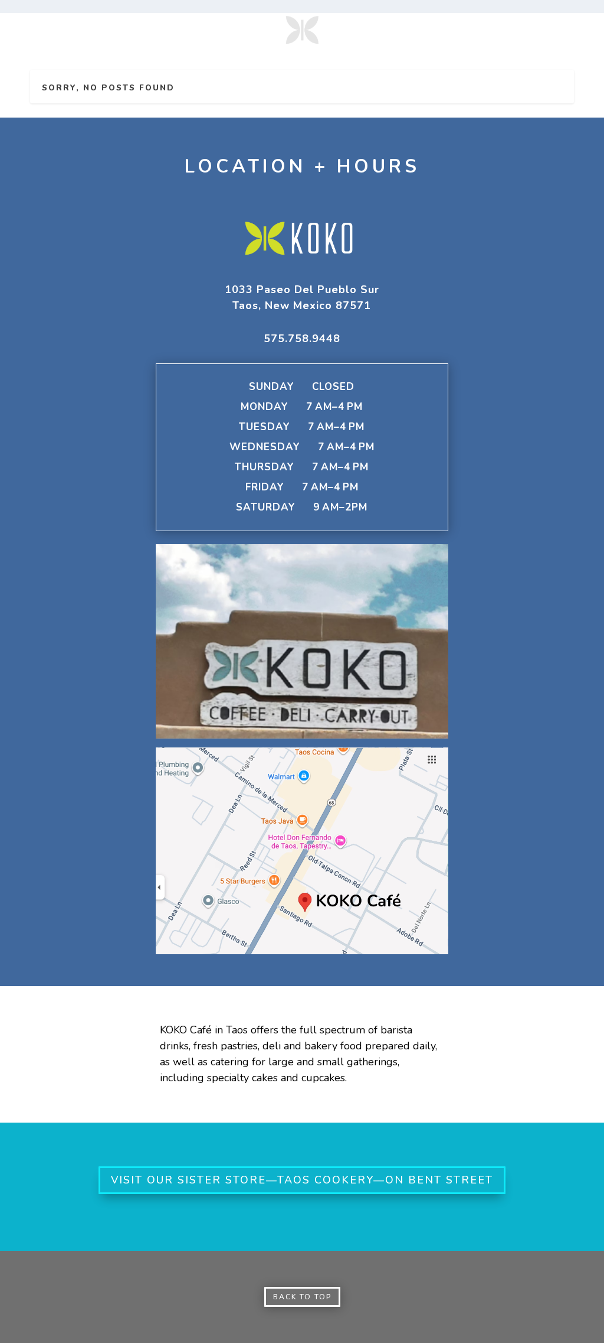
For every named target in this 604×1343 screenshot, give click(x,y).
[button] (302, 298)
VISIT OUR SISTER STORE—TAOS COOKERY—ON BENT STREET (302, 1180)
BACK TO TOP (302, 1297)
